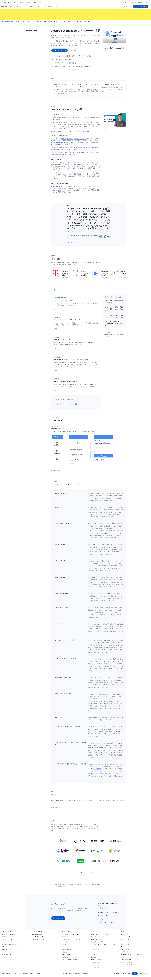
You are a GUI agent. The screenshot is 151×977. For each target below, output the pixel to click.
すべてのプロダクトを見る (105, 922)
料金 (35, 2)
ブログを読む (70, 242)
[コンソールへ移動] (58, 918)
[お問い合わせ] (74, 50)
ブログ (3, 957)
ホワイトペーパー (6, 954)
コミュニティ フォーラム (127, 964)
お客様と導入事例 (6, 949)
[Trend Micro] (114, 861)
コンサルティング (34, 6)
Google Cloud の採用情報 (127, 962)
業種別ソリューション (67, 952)
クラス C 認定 (97, 769)
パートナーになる (125, 939)
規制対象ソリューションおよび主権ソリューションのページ (75, 828)
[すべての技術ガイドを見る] (58, 471)
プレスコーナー (125, 949)
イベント (123, 942)
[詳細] (55, 309)
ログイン (146, 2)
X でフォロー (124, 957)
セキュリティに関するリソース (49, 6)
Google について (6, 973)
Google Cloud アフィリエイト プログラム (101, 934)
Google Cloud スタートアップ (98, 962)
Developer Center (125, 947)
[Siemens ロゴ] (63, 861)
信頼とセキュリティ (7, 936)
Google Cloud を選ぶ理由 (8, 934)
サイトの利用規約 (24, 973)
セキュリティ (65, 947)
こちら (59, 886)
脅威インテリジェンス (15, 6)
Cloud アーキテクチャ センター (99, 952)
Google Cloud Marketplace (97, 942)
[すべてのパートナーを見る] (88, 872)
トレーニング (94, 954)
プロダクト (30, 2)
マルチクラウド (6, 942)
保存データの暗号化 (67, 139)
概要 (15, 2)
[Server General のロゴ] (63, 841)
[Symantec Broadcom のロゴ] (80, 851)
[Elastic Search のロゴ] (114, 851)
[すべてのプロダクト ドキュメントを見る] (65, 404)
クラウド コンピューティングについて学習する (103, 944)
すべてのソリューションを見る (69, 959)
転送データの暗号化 (80, 139)
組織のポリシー (92, 124)
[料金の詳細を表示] (56, 807)
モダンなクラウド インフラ (8, 939)
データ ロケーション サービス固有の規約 (72, 131)
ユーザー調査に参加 (126, 959)
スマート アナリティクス (68, 942)
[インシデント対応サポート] (140, 6)
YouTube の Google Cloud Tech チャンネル (131, 954)
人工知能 (64, 944)
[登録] (135, 974)
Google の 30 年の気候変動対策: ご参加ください (76, 973)
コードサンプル (95, 949)
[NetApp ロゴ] (97, 841)
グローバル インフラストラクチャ (10, 944)
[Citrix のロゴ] (80, 841)
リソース (40, 2)
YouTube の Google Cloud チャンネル (130, 952)
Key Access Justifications (77, 148)
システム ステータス (96, 964)
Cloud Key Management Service (60, 143)
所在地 (3, 947)
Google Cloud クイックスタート (99, 939)
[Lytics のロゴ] (63, 851)
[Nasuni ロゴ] (97, 861)
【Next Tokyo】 (4, 21)
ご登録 (72, 262)
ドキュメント (133, 2)
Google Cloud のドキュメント (98, 936)
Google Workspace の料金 (38, 936)
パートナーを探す (103, 915)
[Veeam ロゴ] (80, 861)
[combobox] (144, 973)
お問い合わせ (102, 908)
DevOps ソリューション (67, 954)
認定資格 (93, 957)
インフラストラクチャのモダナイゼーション (73, 934)
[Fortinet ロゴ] (114, 841)
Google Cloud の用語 (35, 973)
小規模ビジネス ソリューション (69, 957)
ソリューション (22, 2)
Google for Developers (96, 959)
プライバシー (14, 973)
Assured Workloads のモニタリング (61, 186)
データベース (65, 936)
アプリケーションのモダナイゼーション (71, 939)
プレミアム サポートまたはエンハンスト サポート (76, 164)
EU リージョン (98, 631)
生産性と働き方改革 (66, 949)
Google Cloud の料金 (37, 934)
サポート (140, 2)
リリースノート (95, 967)
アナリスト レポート (7, 952)
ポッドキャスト (125, 944)
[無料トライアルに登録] (59, 50)
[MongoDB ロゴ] (97, 851)
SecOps (26, 6)
